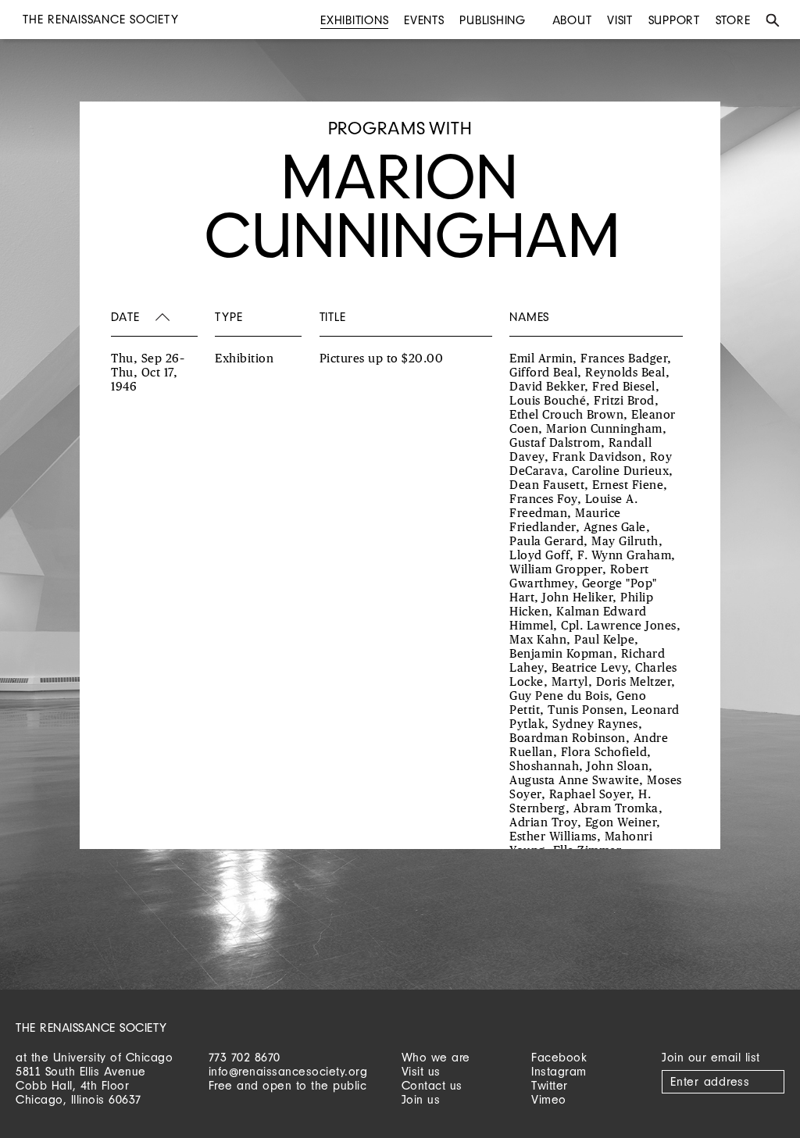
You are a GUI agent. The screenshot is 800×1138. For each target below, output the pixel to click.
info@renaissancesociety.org (288, 1071)
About (572, 19)
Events (424, 19)
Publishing (492, 19)
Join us (421, 1099)
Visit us (421, 1071)
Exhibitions (354, 19)
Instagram (559, 1071)
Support (674, 19)
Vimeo (548, 1099)
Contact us (432, 1085)
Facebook (559, 1057)
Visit (620, 19)
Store (733, 19)
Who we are (436, 1057)
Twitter (549, 1085)
